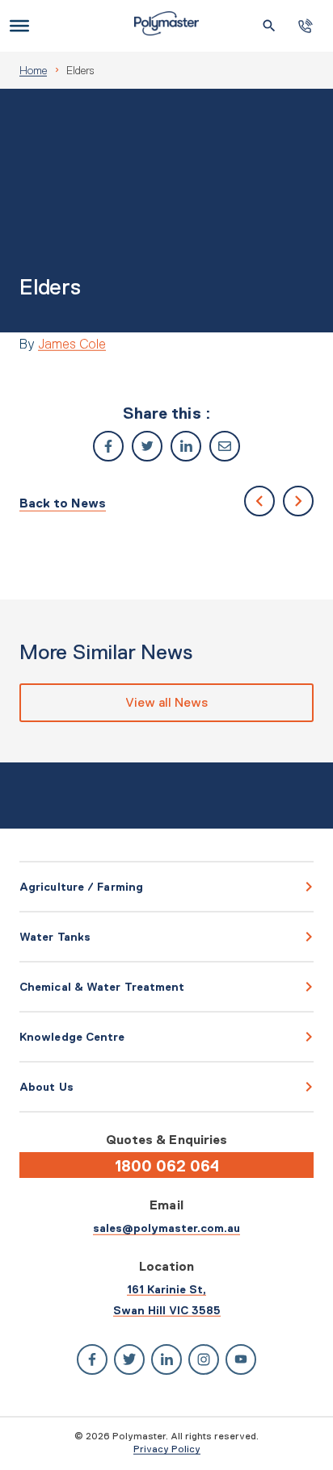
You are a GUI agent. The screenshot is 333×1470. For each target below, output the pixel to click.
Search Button (269, 26)
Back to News (62, 503)
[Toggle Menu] (19, 25)
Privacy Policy (166, 1449)
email (224, 446)
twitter (147, 446)
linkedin (186, 446)
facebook (108, 446)
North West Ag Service (298, 501)
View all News (166, 702)
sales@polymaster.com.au (166, 1228)
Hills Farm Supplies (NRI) (259, 501)
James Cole (72, 343)
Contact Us (305, 26)
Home (33, 70)
